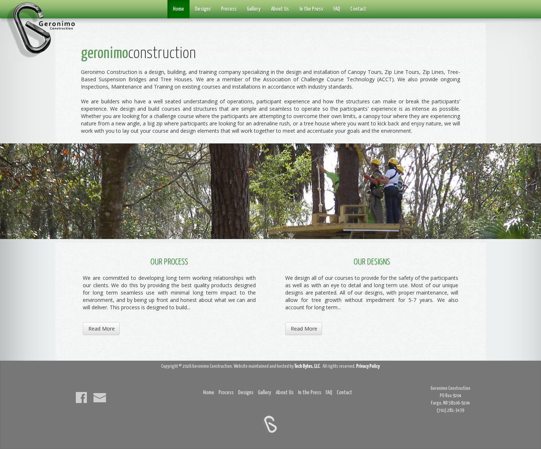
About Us (280, 9)
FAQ (336, 9)
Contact (358, 9)
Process (229, 9)
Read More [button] (101, 328)
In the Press (311, 9)
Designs (203, 9)
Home (178, 9)
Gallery (254, 9)
